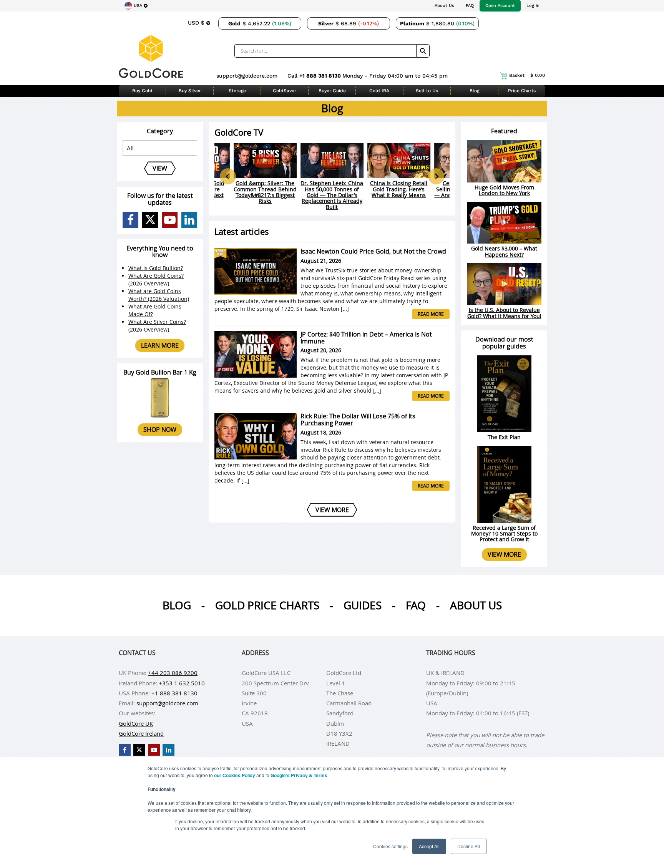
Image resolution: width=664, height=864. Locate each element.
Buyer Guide (332, 90)
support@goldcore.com (246, 76)
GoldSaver (284, 90)
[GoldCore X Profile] (150, 220)
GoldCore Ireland (141, 733)
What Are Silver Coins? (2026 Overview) (157, 325)
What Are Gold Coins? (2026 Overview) (156, 279)
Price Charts (522, 90)
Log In (533, 5)
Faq (416, 605)
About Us (444, 5)
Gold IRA (379, 90)
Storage (237, 90)
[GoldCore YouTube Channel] (170, 220)
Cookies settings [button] (390, 846)
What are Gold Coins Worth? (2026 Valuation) (158, 294)
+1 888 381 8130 (320, 76)
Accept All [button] (429, 846)
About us (476, 605)
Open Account (500, 5)
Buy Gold (142, 90)
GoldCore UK (136, 723)
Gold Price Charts (267, 605)
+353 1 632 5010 (182, 683)
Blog (474, 90)
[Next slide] (436, 176)
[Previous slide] (228, 176)
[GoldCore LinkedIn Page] (189, 220)
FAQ (470, 5)
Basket (527, 75)
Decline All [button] (468, 846)
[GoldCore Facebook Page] (130, 220)
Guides (363, 605)
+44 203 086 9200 (173, 673)
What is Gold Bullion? (155, 268)
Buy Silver (190, 90)
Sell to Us (427, 90)
